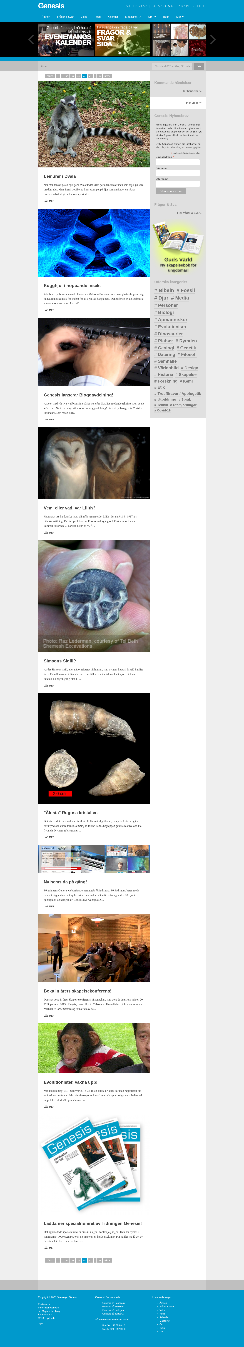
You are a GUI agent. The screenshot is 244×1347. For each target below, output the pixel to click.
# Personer (166, 305)
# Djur (161, 298)
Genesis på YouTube (113, 1306)
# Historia (163, 374)
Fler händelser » (192, 91)
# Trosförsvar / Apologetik (177, 393)
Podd (97, 16)
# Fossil (186, 290)
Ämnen (46, 16)
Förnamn (161, 168)
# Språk (184, 399)
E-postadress (165, 157)
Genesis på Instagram (113, 1310)
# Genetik (186, 347)
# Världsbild (166, 367)
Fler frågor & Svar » (189, 213)
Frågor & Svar (65, 16)
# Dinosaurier (168, 333)
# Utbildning (165, 399)
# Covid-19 (162, 410)
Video (84, 16)
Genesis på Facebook (113, 1303)
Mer (161, 1331)
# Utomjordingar (183, 405)
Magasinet (165, 1321)
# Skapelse (186, 374)
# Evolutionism (170, 326)
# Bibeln (164, 290)
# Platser (163, 340)
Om (161, 1324)
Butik (166, 16)
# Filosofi (187, 354)
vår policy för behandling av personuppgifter (178, 147)
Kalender (113, 16)
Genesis (51, 5)
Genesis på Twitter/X (113, 1313)
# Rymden (186, 340)
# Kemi (186, 381)
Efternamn (162, 178)
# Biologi (164, 312)
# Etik (159, 387)
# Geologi (164, 347)
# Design (189, 368)
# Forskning (166, 381)
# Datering (164, 354)
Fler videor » (194, 102)
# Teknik (161, 405)
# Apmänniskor (170, 319)
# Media (180, 298)
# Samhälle (165, 361)
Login (40, 1324)
